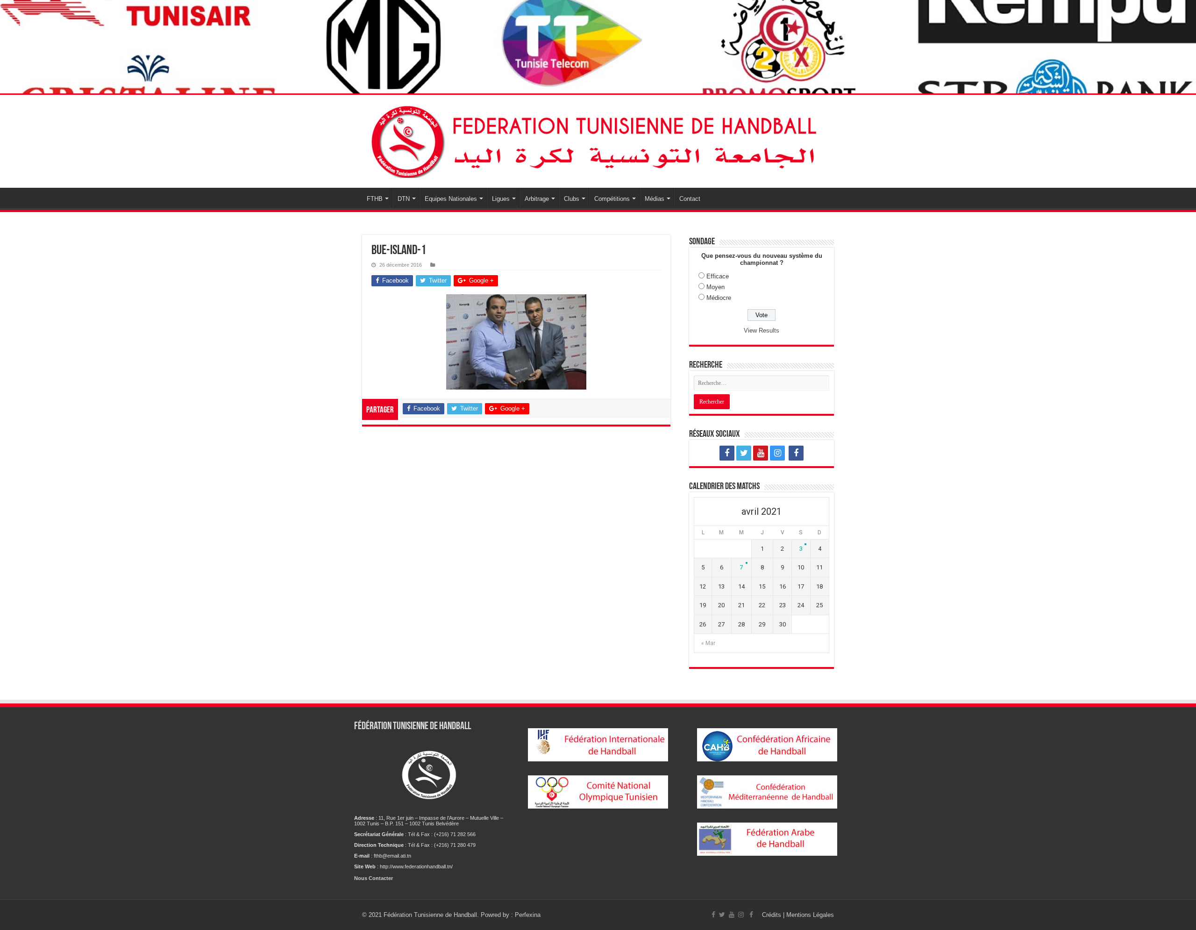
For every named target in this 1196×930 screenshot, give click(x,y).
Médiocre (718, 297)
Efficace (717, 276)
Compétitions (612, 198)
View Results (761, 330)
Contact (689, 198)
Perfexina (528, 914)
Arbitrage (537, 198)
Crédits (772, 914)
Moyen (715, 287)
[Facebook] (726, 453)
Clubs (571, 198)
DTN (404, 198)
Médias (654, 198)
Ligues (501, 198)
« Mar (708, 643)
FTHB (375, 198)
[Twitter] (743, 453)
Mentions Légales (810, 914)
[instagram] (777, 453)
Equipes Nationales (451, 198)
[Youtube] (760, 453)
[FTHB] (598, 141)
